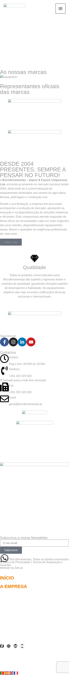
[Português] (2, 672)
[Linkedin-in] (22, 342)
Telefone (14, 369)
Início (7, 578)
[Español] (7, 672)
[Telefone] (4, 370)
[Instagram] (13, 342)
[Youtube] (31, 342)
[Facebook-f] (4, 342)
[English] (11, 672)
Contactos (14, 612)
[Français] (16, 672)
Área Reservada (21, 620)
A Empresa (13, 586)
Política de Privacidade (15, 562)
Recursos (13, 603)
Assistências (17, 629)
